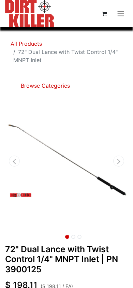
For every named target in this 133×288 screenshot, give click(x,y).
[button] (14, 161)
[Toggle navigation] (121, 13)
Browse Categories (44, 85)
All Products (26, 43)
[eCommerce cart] (104, 13)
